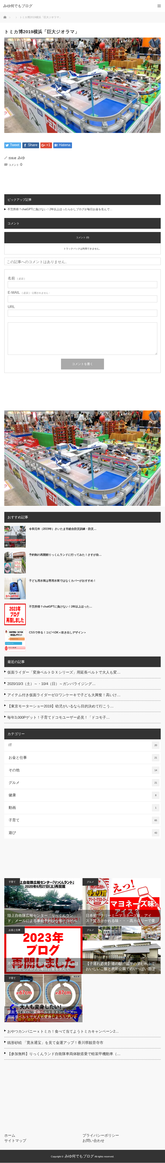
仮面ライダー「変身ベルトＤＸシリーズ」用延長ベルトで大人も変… (64, 672)
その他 (83, 770)
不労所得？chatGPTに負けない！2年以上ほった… (60, 606)
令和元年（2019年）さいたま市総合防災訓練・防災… (62, 528)
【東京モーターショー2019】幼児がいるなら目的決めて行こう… (60, 706)
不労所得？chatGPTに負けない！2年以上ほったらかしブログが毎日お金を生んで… (60, 209)
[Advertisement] (82, 393)
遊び (83, 833)
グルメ (83, 783)
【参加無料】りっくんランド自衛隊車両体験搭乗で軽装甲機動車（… (64, 1054)
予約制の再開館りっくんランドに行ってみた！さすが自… (65, 554)
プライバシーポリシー (100, 1135)
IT (83, 745)
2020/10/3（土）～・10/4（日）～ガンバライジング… (51, 684)
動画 (82, 808)
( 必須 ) (16, 278)
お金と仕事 (83, 758)
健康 (82, 795)
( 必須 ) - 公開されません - (29, 292)
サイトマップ (15, 1141)
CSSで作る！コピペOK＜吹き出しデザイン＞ (57, 632)
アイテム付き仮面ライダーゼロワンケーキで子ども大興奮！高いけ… (64, 695)
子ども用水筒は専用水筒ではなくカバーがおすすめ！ (62, 580)
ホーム (9, 1135)
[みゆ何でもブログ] (76, 6)
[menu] (159, 6)
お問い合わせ (93, 1141)
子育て (83, 820)
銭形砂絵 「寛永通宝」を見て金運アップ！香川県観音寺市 (55, 1043)
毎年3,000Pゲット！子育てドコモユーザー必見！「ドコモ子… (58, 717)
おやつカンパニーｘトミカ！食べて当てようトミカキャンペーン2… (63, 1031)
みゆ (21, 158)
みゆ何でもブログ (79, 1156)
